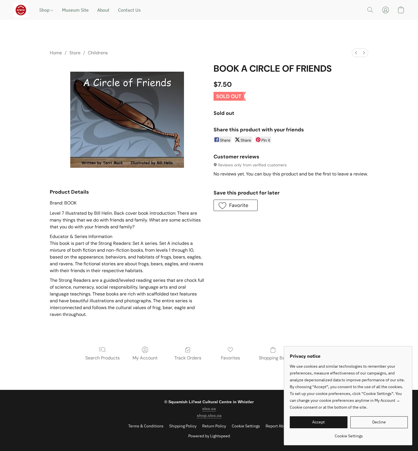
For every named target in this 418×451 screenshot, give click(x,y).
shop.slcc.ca (209, 415)
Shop (45, 10)
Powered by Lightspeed (209, 435)
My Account (145, 358)
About (103, 10)
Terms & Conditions (146, 426)
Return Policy (214, 426)
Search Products (102, 358)
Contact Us (129, 10)
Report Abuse (278, 426)
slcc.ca (209, 408)
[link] (349, 433)
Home (56, 53)
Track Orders (187, 358)
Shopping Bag (273, 358)
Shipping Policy (182, 426)
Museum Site (75, 10)
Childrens (98, 53)
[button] (21, 10)
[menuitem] (356, 53)
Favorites (230, 358)
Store (74, 53)
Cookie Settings (246, 426)
